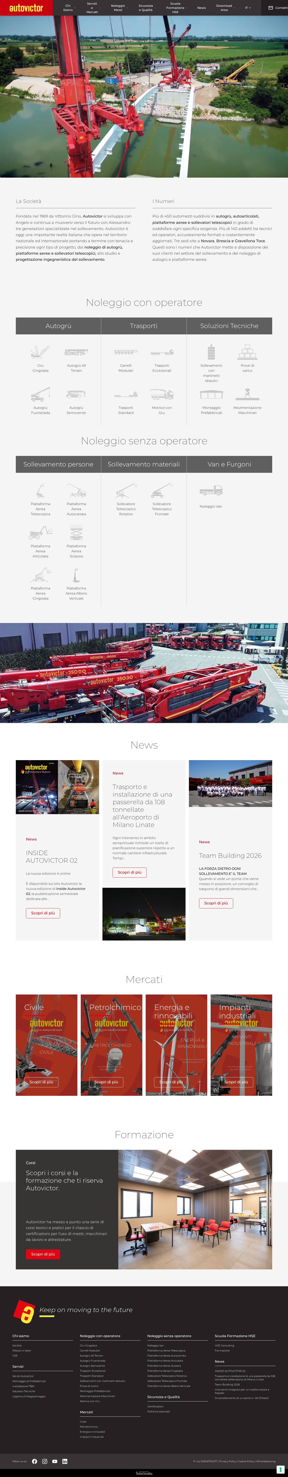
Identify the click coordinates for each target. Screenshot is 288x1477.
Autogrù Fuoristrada (92, 1360)
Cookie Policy (246, 1461)
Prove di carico (89, 1386)
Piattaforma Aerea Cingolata (165, 1370)
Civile (83, 1421)
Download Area (224, 8)
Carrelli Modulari (90, 1350)
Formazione (222, 1350)
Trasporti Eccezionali (93, 1370)
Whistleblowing (266, 1461)
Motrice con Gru (90, 1401)
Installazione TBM (23, 1386)
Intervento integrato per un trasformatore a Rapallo (242, 1391)
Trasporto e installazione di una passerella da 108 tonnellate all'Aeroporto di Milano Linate (245, 1377)
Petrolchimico (89, 1426)
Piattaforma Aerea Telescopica (166, 1350)
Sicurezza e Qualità (146, 8)
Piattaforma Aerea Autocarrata (166, 1355)
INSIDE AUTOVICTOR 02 (230, 1371)
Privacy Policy (227, 1461)
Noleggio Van (155, 1345)
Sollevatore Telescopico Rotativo (167, 1375)
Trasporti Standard (91, 1375)
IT (246, 8)
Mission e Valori (21, 1350)
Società (17, 1345)
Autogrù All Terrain (91, 1355)
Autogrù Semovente (92, 1365)
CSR (14, 1355)
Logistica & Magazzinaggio (28, 1396)
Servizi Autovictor (23, 1376)
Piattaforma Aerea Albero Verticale (168, 1386)
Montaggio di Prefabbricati (29, 1381)
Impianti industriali (92, 1436)
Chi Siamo (68, 8)
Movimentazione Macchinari (97, 1396)
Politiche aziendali (158, 1411)
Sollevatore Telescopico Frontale (167, 1380)
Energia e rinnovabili (92, 1431)
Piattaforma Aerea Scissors (164, 1365)
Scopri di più (43, 913)
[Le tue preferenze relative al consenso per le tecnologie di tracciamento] (281, 1470)
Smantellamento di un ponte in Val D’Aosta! (242, 1398)
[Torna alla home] (26, 8)
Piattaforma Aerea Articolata (165, 1360)
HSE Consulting (224, 1345)
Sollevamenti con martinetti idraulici (102, 1380)
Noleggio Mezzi (118, 8)
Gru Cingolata (88, 1345)
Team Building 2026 (227, 1384)
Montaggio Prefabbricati (95, 1391)
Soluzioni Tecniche (23, 1391)
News (201, 8)
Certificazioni (155, 1406)
